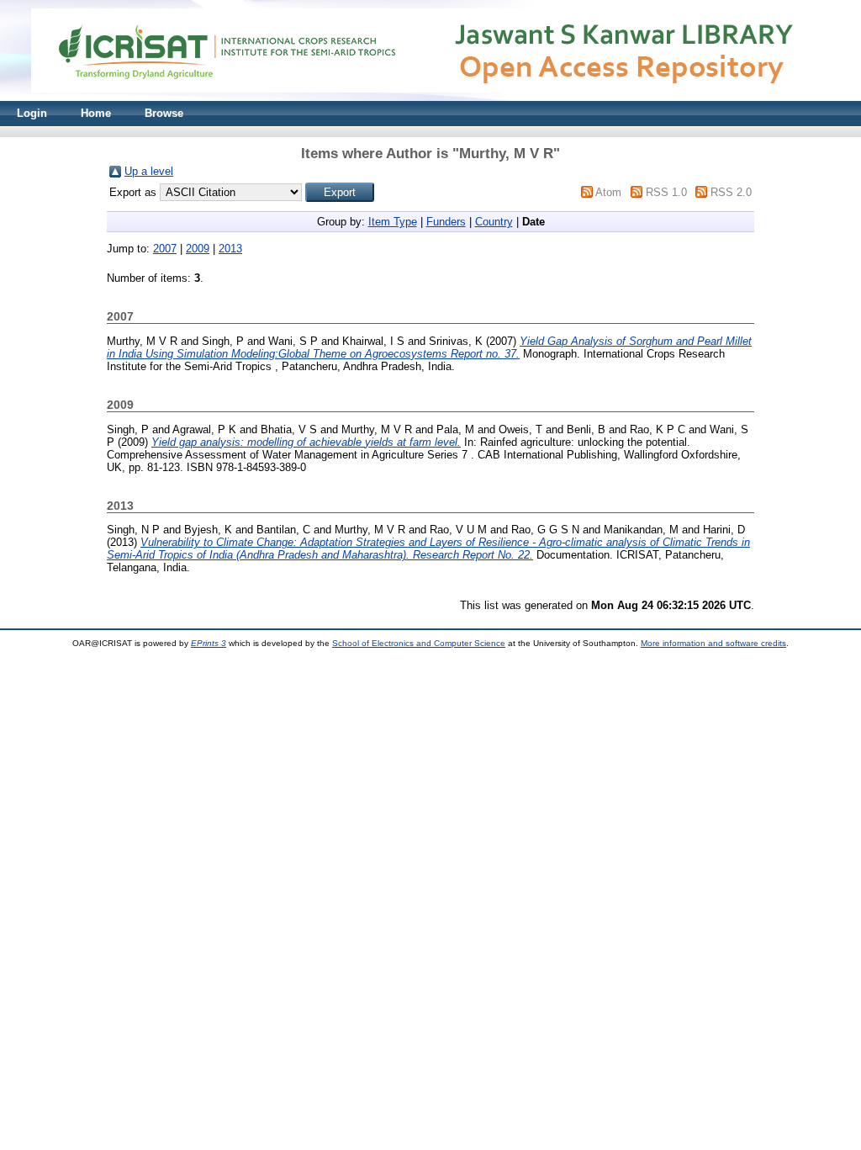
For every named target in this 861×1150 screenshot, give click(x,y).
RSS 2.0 (731, 192)
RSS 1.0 (666, 192)
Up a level (148, 171)
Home (96, 113)
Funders (446, 221)
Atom (608, 192)
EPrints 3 (208, 643)
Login (32, 113)
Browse (164, 113)
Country (494, 221)
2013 (230, 248)
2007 (165, 248)
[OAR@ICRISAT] (430, 97)
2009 (197, 248)
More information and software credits (713, 643)
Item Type (392, 221)
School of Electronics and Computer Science (418, 643)
